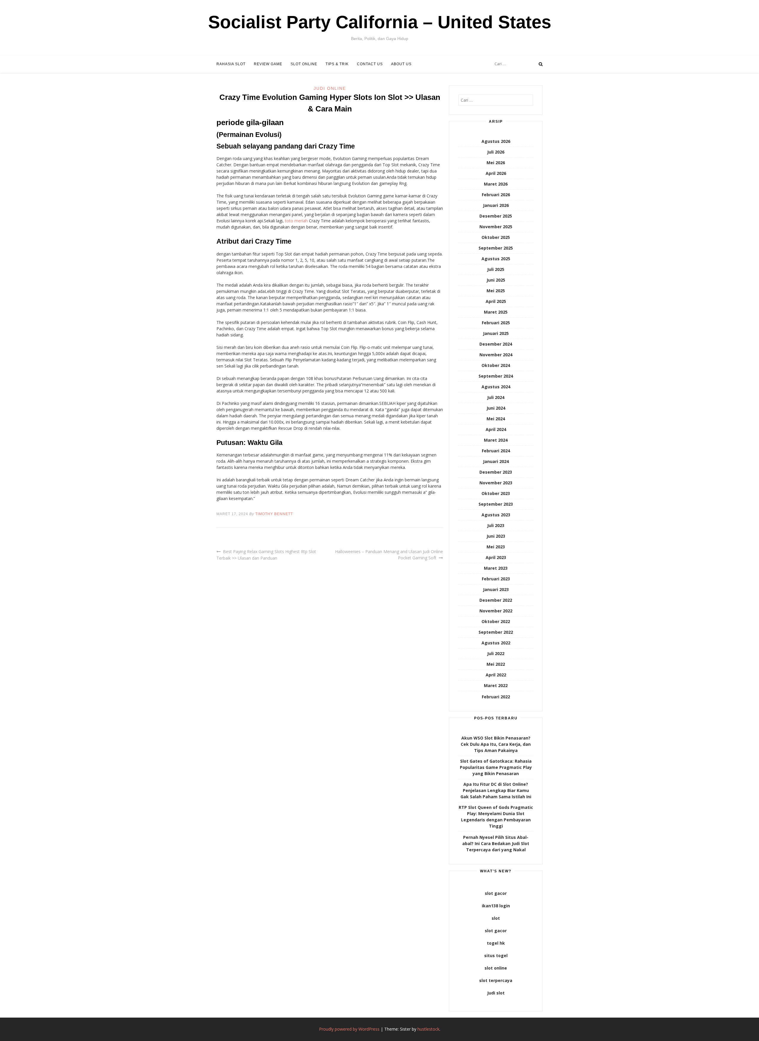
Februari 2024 (496, 451)
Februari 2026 (496, 194)
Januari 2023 (496, 589)
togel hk (496, 943)
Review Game (268, 64)
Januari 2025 (496, 333)
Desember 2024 (495, 344)
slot (496, 918)
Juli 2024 (495, 397)
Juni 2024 (496, 408)
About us (401, 64)
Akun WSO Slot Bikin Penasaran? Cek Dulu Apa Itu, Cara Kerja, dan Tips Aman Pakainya (496, 744)
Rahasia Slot (230, 64)
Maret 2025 (496, 312)
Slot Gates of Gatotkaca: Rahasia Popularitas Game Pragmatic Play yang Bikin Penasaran (496, 767)
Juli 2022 (495, 653)
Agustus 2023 (495, 515)
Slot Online (304, 64)
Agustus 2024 (495, 386)
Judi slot (496, 993)
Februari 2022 (496, 697)
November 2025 (495, 226)
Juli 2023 (495, 525)
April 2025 (496, 301)
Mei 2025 (496, 290)
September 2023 (496, 504)
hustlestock (428, 1029)
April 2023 (496, 557)
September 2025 (496, 248)
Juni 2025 (496, 280)
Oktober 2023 (495, 493)
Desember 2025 (495, 216)
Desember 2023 (495, 472)
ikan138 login (496, 906)
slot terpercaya (495, 980)
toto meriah (296, 220)
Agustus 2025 (495, 258)
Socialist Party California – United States (379, 22)
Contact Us (370, 64)
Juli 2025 (495, 269)
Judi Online (330, 88)
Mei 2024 (496, 418)
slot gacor (496, 893)
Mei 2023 (496, 547)
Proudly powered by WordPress (349, 1029)
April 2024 (496, 429)
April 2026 (496, 173)
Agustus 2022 (495, 643)
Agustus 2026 (495, 141)
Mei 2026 (496, 162)
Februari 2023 (496, 579)
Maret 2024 (496, 440)
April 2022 (496, 675)
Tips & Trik (337, 64)
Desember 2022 (495, 600)
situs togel (496, 955)
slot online (495, 968)
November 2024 (495, 354)
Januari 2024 (496, 461)
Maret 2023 (496, 568)
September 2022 (496, 632)
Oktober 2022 (495, 621)
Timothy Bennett (274, 514)
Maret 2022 (496, 685)
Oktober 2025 (495, 237)
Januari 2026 (496, 205)
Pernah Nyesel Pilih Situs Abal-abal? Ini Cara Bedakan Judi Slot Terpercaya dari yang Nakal (495, 843)
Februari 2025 (496, 322)
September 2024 (496, 376)
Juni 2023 (496, 536)
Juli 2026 (495, 152)
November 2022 (495, 611)
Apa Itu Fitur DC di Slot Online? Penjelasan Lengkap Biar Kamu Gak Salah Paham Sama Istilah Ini (495, 790)
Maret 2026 (496, 184)
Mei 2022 (496, 664)
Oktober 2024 (495, 365)
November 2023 (495, 483)
